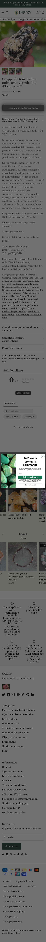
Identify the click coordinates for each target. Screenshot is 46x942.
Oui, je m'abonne (30, 477)
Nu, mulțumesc (30, 485)
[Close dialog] (42, 456)
